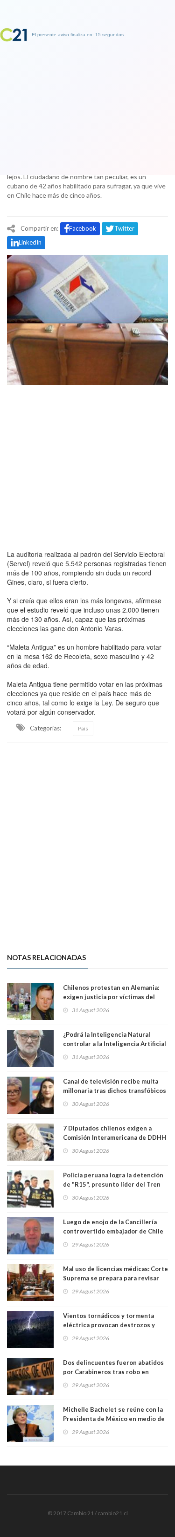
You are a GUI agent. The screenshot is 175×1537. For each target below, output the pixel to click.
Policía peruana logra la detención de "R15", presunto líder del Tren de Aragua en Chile (113, 1184)
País (83, 728)
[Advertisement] (87, 465)
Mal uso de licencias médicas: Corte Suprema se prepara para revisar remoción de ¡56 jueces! (115, 1278)
